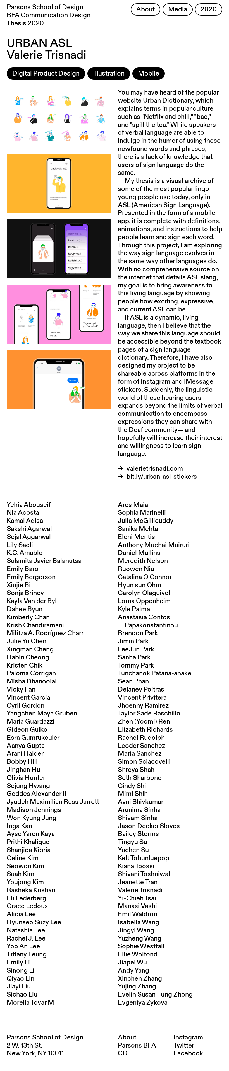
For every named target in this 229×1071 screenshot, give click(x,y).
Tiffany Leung (27, 954)
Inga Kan (19, 826)
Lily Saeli (20, 545)
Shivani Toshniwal (144, 874)
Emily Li (18, 962)
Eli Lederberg (26, 898)
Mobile (148, 73)
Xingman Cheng (30, 649)
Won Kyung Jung (31, 818)
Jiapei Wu (132, 962)
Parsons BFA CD (137, 1049)
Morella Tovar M (30, 1003)
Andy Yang (133, 970)
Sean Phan (133, 681)
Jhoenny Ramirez (143, 706)
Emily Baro (23, 569)
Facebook (188, 1053)
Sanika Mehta (138, 529)
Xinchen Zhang (140, 979)
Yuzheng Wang (139, 938)
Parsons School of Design (45, 1037)
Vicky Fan (21, 689)
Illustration (109, 73)
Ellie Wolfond (138, 954)
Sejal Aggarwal (29, 537)
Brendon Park (138, 633)
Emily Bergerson (31, 577)
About (145, 9)
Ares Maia (133, 505)
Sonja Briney (25, 593)
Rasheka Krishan (31, 890)
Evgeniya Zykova (143, 1003)
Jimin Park (133, 641)
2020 (209, 9)
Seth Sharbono (140, 778)
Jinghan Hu (23, 770)
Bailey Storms (138, 834)
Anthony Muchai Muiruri (154, 545)
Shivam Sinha (138, 818)
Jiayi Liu (19, 986)
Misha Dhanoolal (32, 681)
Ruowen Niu (136, 569)
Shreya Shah (136, 770)
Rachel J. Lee (26, 938)
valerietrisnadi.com (155, 469)
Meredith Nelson (143, 561)
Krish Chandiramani (35, 625)
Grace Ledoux (27, 906)
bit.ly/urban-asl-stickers (162, 477)
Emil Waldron (137, 914)
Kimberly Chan (28, 617)
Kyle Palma (134, 609)
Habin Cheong (28, 657)
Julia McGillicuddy (145, 521)
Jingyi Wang (136, 930)
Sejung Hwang (28, 786)
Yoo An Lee (23, 946)
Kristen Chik (24, 665)
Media (177, 9)
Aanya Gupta (26, 746)
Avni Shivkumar (140, 802)
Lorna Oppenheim (144, 601)
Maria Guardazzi (30, 721)
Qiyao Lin (20, 979)
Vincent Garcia (28, 697)
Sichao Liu (22, 994)
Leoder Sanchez (141, 746)
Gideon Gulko (27, 730)
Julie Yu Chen (26, 641)
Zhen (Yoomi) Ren (144, 721)
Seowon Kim (25, 866)
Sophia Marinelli (142, 513)
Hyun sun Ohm (139, 585)
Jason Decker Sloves (149, 826)
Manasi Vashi (137, 906)
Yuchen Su (133, 850)
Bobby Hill (22, 762)
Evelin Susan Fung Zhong (155, 994)
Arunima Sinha (139, 810)
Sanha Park (134, 657)
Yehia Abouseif (29, 505)
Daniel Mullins (139, 553)
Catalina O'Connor (145, 577)
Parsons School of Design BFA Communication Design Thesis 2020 (48, 15)
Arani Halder (25, 754)
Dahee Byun (24, 609)
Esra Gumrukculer (33, 738)
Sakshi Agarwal (29, 529)
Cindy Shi (132, 786)
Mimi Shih (133, 794)
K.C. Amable (24, 553)
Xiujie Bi (19, 585)
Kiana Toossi (136, 866)
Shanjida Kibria (29, 850)
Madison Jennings (34, 810)
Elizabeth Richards (145, 730)
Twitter (183, 1045)
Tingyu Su (132, 842)
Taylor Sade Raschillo (149, 713)
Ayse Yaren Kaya (31, 834)
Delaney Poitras (141, 689)
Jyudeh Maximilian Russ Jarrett (53, 802)
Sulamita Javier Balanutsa (44, 561)
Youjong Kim (25, 882)
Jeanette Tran (138, 882)
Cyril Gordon (25, 706)
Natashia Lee (26, 930)
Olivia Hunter (26, 778)
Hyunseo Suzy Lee (34, 922)
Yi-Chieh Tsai (137, 898)
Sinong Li (20, 970)
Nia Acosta (23, 513)
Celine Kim (23, 858)
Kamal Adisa (25, 521)
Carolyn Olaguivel (144, 593)
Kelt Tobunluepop (143, 858)
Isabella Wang (138, 922)
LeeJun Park (136, 649)
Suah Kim (20, 874)
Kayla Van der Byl (32, 601)
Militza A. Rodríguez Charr (45, 633)
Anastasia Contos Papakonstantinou (148, 621)
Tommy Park (136, 665)
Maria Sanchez (139, 754)
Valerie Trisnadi (140, 890)
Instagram (188, 1037)
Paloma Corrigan (31, 673)
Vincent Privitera (142, 697)
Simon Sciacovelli (144, 762)
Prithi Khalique (28, 842)
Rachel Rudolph (141, 738)
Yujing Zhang (137, 986)
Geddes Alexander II (36, 794)
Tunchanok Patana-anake (154, 673)
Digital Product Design (46, 73)
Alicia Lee (21, 914)
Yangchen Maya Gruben (42, 713)
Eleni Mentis (136, 537)
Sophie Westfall (141, 946)
